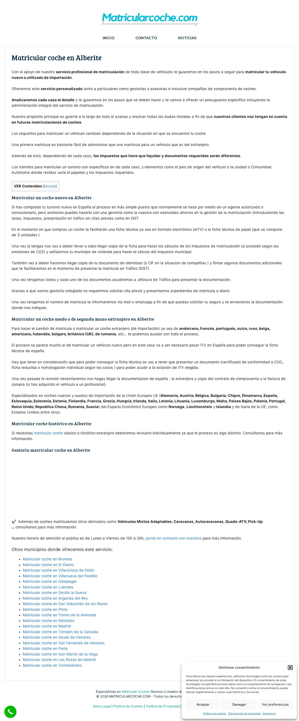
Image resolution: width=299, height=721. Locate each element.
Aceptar (203, 704)
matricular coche (48, 433)
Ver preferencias (275, 704)
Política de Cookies (128, 706)
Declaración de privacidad (244, 713)
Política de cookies (214, 713)
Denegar (239, 704)
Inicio (108, 38)
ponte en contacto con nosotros (174, 538)
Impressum (269, 713)
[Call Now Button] (10, 712)
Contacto (146, 38)
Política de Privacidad (162, 706)
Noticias (187, 38)
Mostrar (50, 186)
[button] (290, 667)
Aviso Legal (102, 706)
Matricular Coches (136, 691)
